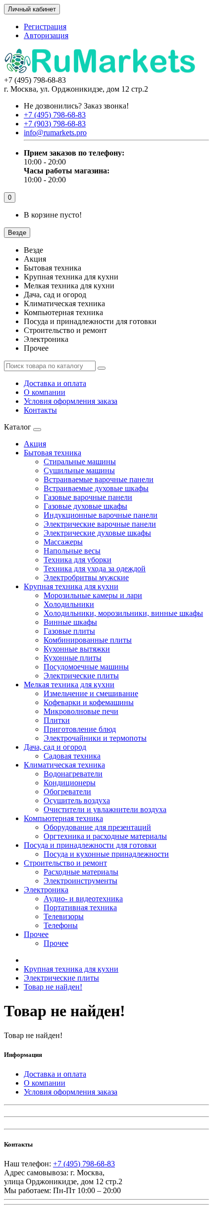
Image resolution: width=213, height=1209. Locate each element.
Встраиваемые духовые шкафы (96, 488)
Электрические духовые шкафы (97, 533)
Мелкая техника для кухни (69, 684)
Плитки (57, 720)
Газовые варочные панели (88, 497)
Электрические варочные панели (100, 524)
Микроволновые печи (81, 711)
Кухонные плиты (73, 658)
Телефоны (61, 925)
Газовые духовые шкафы (85, 506)
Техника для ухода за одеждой (95, 568)
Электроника (46, 889)
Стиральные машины (80, 461)
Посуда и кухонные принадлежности (106, 854)
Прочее (36, 934)
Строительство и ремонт (65, 863)
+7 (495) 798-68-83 (84, 1163)
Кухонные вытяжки (77, 649)
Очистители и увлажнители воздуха (105, 809)
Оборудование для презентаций (97, 827)
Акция (35, 444)
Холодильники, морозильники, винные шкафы (123, 613)
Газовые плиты (69, 631)
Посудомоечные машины (86, 666)
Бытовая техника (52, 452)
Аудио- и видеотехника (83, 898)
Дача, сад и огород (55, 747)
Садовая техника (72, 756)
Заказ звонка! (76, 106)
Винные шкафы (70, 622)
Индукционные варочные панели (101, 515)
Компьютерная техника (63, 818)
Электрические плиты (81, 675)
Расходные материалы (81, 872)
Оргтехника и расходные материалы (105, 836)
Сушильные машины (79, 470)
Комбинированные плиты (88, 640)
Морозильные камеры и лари (93, 595)
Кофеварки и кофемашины (89, 702)
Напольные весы (72, 551)
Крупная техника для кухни (71, 586)
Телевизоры (64, 916)
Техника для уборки (77, 559)
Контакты (40, 410)
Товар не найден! (53, 987)
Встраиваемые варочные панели (99, 479)
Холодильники (69, 604)
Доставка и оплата (55, 383)
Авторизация (46, 35)
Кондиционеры (70, 782)
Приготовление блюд (80, 729)
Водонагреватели (73, 773)
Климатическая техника (64, 765)
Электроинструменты (80, 881)
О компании (44, 392)
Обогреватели (67, 791)
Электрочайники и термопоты (95, 738)
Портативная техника (80, 907)
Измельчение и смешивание (91, 693)
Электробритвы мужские (86, 577)
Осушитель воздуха (77, 800)
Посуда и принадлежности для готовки (90, 845)
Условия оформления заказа (70, 401)
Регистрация (45, 26)
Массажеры (63, 542)
